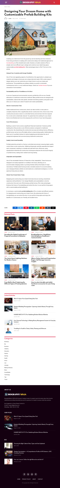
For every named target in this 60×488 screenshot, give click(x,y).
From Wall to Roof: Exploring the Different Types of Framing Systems (15, 283)
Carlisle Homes (42, 85)
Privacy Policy (26, 479)
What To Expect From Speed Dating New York (26, 298)
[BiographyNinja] (30, 2)
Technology (7, 374)
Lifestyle (6, 365)
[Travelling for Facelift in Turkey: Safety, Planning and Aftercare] (8, 330)
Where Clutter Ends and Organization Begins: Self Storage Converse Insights (43, 260)
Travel (5, 379)
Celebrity (6, 348)
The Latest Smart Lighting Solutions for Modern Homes (15, 259)
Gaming (6, 355)
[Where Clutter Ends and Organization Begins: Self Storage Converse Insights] (43, 247)
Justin (10, 18)
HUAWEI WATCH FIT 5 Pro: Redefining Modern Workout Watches (31, 314)
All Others (6, 341)
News (5, 370)
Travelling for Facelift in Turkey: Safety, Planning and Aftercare (30, 328)
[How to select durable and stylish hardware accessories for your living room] (43, 271)
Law (5, 363)
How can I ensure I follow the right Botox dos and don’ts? (28, 459)
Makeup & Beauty (8, 367)
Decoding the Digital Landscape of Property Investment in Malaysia (15, 235)
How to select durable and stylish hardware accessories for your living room (43, 284)
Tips (5, 377)
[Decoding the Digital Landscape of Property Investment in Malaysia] (16, 223)
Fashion (6, 353)
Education (6, 351)
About (34, 479)
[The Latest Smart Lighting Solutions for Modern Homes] (16, 247)
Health (5, 358)
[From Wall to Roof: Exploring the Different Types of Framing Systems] (16, 271)
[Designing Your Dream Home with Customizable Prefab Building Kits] (30, 38)
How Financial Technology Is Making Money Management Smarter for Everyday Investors (35, 321)
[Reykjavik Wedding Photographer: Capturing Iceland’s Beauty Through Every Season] (8, 308)
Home (5, 6)
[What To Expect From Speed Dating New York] (8, 300)
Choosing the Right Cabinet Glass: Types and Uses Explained (29, 443)
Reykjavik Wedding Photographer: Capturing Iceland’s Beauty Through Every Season (33, 307)
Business (6, 346)
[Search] (54, 2)
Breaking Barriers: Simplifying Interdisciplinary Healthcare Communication (40, 236)
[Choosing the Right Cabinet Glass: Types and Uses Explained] (8, 445)
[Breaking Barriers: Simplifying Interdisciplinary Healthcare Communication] (43, 223)
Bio (5, 344)
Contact (40, 479)
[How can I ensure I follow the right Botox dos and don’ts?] (8, 461)
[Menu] (6, 2)
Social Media (7, 372)
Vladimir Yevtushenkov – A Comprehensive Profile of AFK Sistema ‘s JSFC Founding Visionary (33, 452)
